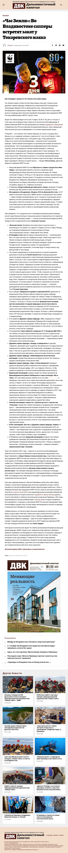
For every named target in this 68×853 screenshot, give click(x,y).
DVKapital (10, 45)
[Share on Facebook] (52, 45)
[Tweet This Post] (56, 45)
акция (11, 555)
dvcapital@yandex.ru (13, 843)
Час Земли (16, 555)
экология (24, 555)
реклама (55, 835)
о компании (49, 835)
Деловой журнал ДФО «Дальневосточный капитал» (25, 549)
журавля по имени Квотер (44, 495)
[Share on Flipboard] (59, 45)
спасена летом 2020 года (22, 492)
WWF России (53, 378)
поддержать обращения (54, 124)
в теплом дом (39, 499)
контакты (61, 835)
